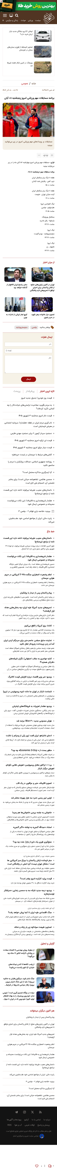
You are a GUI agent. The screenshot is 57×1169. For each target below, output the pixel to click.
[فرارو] (48, 18)
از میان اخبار (48, 262)
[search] (16, 15)
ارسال (28, 379)
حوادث (23, 20)
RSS (9, 1125)
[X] (32, 1112)
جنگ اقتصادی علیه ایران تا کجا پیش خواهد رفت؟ (30, 912)
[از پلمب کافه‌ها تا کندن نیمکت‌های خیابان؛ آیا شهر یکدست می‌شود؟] (45, 969)
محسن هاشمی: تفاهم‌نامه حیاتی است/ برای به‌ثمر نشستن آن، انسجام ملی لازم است (31, 481)
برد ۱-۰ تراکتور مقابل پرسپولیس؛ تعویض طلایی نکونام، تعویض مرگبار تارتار (30, 766)
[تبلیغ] (28, 6)
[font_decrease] (39, 155)
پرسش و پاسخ (44, 1125)
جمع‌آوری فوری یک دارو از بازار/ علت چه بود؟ (32, 842)
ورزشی (30, 20)
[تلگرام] (16, 1112)
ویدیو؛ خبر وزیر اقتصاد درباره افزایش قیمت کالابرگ (30, 677)
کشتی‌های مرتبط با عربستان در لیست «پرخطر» (32, 455)
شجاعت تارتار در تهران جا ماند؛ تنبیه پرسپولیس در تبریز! (27, 691)
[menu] (5, 15)
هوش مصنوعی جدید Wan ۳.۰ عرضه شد (34, 721)
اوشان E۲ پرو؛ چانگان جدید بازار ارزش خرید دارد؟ (21, 33)
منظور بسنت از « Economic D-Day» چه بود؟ (31, 750)
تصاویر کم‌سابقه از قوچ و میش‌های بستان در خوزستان (20, 49)
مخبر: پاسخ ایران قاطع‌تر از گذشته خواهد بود (17, 286)
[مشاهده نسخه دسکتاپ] (11, 15)
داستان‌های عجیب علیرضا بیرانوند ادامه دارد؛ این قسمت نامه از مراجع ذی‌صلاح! (28, 540)
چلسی (34, 327)
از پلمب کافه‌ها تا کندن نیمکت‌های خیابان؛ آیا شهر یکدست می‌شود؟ (21, 966)
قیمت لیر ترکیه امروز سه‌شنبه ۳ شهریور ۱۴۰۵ (33, 440)
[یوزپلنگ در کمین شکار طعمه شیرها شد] (43, 67)
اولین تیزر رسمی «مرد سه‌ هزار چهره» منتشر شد (31, 798)
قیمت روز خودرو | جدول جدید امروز (36, 398)
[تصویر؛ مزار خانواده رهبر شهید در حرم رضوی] (42, 304)
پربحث (17, 391)
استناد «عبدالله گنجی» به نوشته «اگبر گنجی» (32, 827)
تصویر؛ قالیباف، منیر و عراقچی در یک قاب (34, 783)
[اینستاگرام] (24, 1112)
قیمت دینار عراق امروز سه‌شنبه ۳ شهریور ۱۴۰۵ (32, 447)
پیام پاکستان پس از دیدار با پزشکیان (36, 593)
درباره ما (46, 1119)
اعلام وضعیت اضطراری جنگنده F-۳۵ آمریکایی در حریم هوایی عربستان (29, 576)
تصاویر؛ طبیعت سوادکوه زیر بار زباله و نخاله (33, 927)
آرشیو (26, 1119)
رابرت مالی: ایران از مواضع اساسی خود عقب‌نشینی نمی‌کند (31, 1074)
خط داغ (50, 531)
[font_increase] (52, 155)
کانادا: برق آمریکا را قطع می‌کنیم (38, 626)
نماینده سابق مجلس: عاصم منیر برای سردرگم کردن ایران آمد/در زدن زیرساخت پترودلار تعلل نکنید (29, 642)
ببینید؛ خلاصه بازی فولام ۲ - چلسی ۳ (34, 511)
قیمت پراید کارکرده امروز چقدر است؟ (36, 879)
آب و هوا (18, 1125)
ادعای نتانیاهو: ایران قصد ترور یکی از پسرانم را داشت (29, 736)
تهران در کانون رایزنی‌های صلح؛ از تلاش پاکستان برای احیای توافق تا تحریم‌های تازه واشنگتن (42, 287)
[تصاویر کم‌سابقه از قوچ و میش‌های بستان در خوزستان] (43, 52)
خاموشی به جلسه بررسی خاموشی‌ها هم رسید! (32, 812)
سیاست (38, 20)
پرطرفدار (30, 391)
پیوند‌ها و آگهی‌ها (14, 1119)
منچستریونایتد (21, 327)
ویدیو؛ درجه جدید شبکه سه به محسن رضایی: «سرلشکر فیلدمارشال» (29, 892)
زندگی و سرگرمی (12, 20)
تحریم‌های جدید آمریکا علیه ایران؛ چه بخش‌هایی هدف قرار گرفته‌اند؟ (29, 609)
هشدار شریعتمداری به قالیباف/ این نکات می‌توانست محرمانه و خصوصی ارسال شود (30, 502)
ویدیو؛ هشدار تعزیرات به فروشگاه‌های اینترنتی (32, 706)
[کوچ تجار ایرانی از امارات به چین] (15, 304)
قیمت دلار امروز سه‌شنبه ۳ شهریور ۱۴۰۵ (35, 416)
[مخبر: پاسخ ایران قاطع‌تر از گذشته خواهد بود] (15, 274)
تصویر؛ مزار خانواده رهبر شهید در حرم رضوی (42, 316)
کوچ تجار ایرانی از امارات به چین (16, 316)
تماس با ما (36, 1119)
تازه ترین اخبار (47, 391)
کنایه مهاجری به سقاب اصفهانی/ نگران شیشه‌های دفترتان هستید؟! (31, 660)
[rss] (40, 1112)
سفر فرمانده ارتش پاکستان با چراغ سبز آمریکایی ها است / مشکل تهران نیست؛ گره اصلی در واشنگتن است (30, 862)
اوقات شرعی (30, 1125)
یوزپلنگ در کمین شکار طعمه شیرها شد (20, 64)
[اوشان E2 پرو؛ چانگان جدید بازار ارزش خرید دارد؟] (43, 36)
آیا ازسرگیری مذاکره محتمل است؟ (37, 472)
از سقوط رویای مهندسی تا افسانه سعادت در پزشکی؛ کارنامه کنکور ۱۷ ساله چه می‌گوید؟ (18, 953)
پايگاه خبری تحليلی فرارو (23, 1131)
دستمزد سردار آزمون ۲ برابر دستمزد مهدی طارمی (31, 433)
